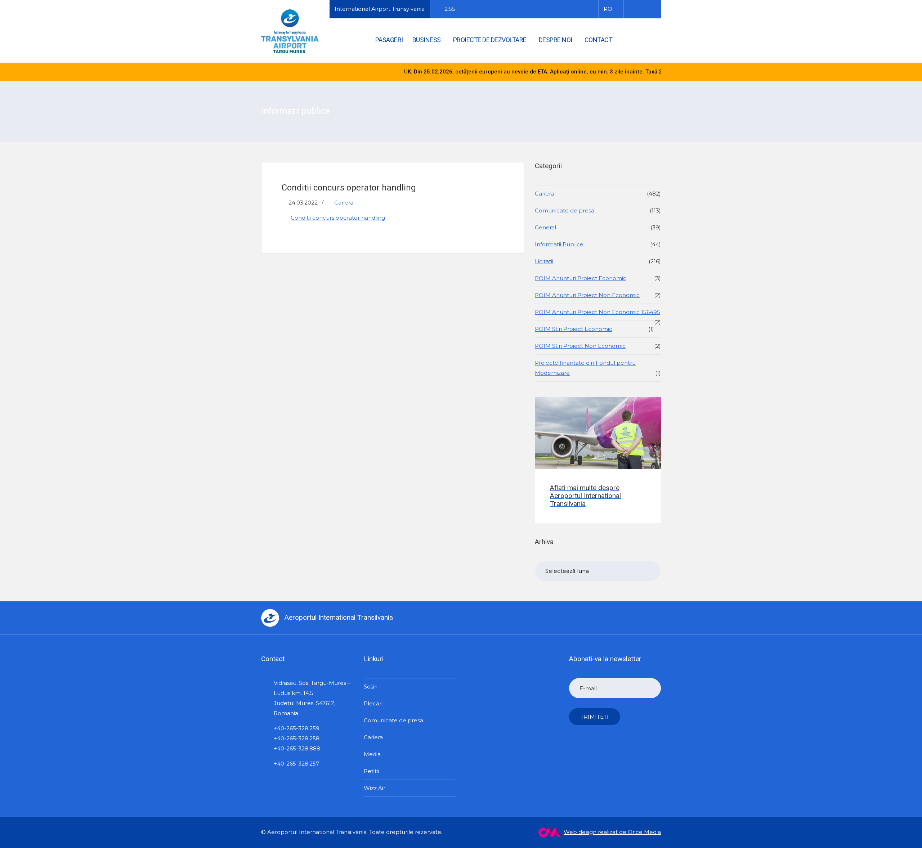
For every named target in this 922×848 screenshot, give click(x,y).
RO (608, 8)
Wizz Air (374, 788)
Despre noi (555, 40)
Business (426, 40)
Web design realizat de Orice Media (612, 832)
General (545, 227)
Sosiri (370, 686)
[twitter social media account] (641, 9)
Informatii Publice (559, 244)
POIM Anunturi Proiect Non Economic (587, 295)
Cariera (343, 202)
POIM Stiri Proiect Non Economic (580, 345)
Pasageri (389, 40)
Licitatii (544, 261)
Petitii (371, 771)
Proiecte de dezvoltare (490, 40)
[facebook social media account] (632, 9)
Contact (599, 40)
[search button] (647, 39)
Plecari (373, 703)
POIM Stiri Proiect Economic (573, 329)
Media (372, 754)
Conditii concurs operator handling (338, 217)
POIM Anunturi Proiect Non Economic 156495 (597, 312)
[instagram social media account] (651, 9)
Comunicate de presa (564, 210)
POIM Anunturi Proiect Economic (580, 278)
